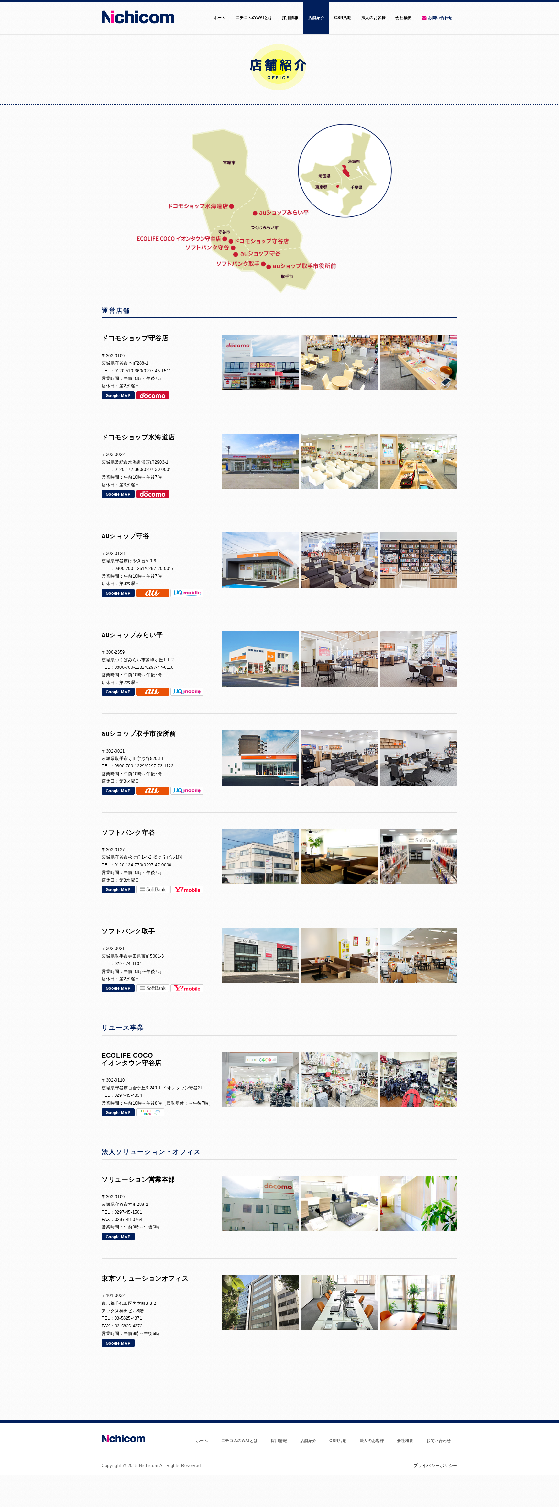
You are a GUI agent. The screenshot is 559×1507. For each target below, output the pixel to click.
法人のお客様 (373, 18)
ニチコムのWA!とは (254, 18)
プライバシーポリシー (435, 1465)
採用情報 (290, 18)
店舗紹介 (316, 18)
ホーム (220, 18)
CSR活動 (342, 18)
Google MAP (118, 395)
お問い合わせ (440, 18)
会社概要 (403, 18)
